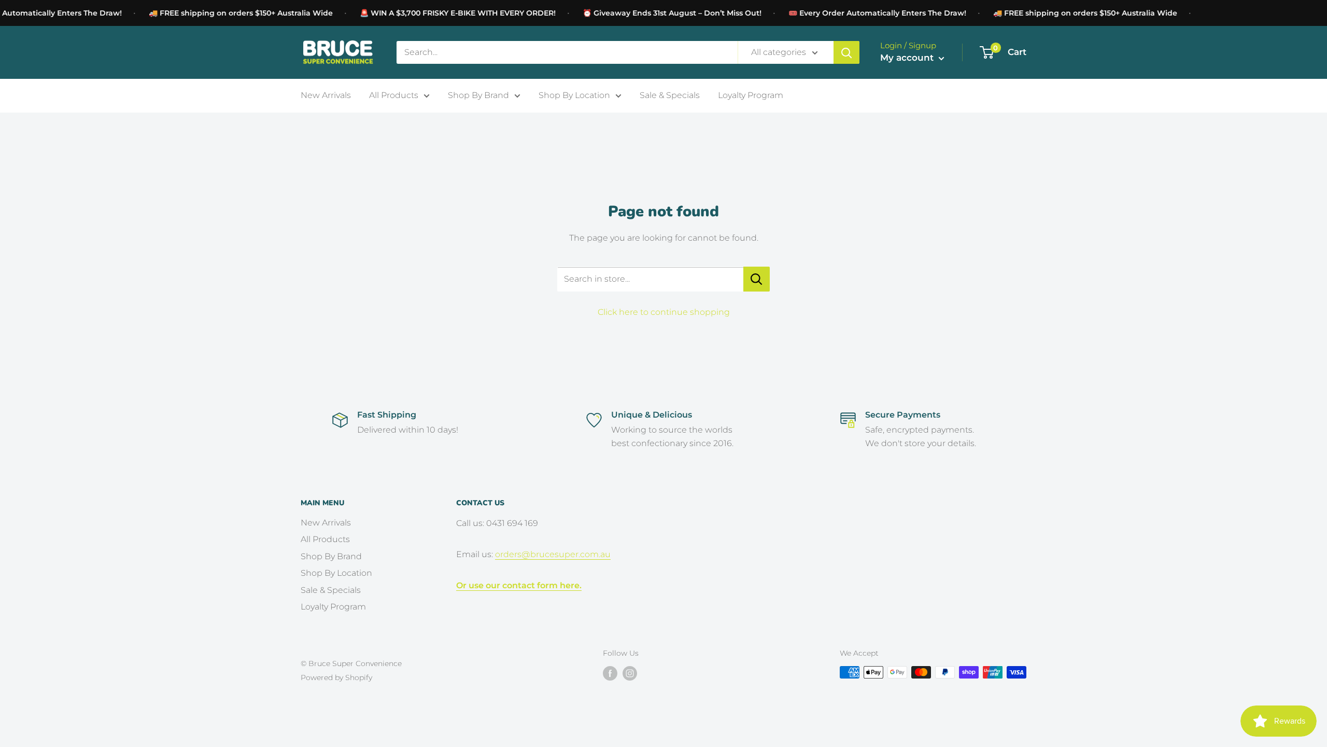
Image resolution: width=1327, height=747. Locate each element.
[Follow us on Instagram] (630, 673)
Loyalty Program (750, 95)
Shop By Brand (478, 95)
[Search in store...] (756, 279)
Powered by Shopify (336, 677)
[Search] (846, 52)
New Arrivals (326, 95)
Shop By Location (574, 95)
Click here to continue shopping (664, 312)
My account (908, 57)
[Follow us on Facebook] (610, 673)
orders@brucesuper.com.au (553, 554)
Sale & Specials (670, 95)
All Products (393, 95)
